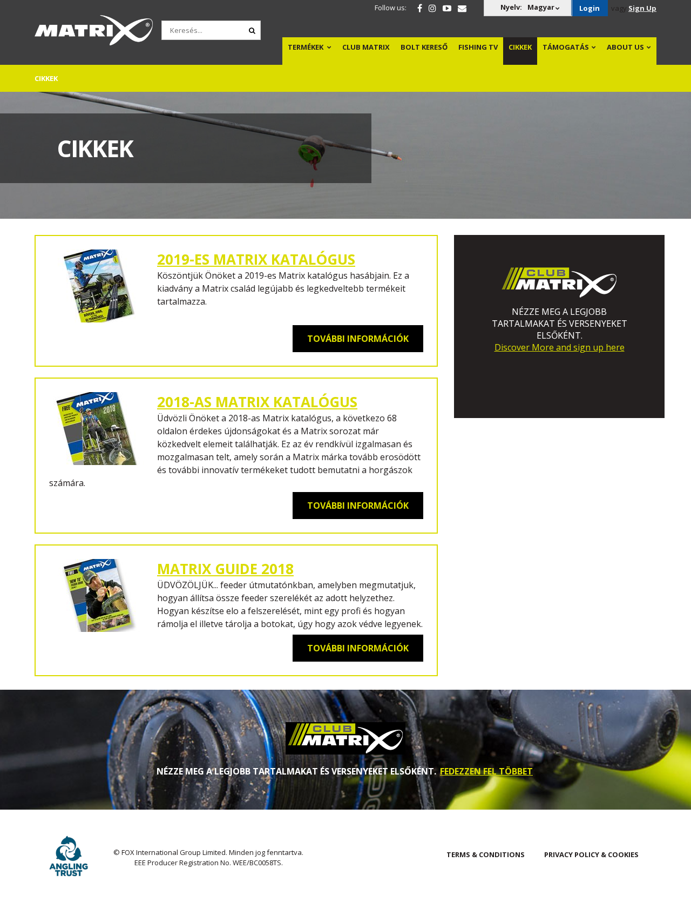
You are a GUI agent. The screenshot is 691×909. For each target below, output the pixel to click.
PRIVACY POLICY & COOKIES (591, 854)
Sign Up (642, 8)
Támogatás (566, 47)
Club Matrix (366, 47)
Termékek (305, 47)
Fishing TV (478, 47)
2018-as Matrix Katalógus (257, 402)
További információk (358, 339)
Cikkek (520, 47)
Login (589, 8)
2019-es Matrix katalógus (256, 259)
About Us (625, 47)
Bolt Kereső (424, 47)
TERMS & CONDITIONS (485, 854)
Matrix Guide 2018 (225, 568)
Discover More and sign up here (559, 347)
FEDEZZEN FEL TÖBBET (486, 771)
